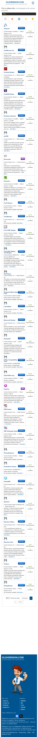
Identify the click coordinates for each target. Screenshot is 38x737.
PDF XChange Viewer (11, 431)
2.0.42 (9, 436)
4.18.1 (9, 55)
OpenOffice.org (9, 375)
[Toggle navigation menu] (33, 3)
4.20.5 (14, 53)
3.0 (13, 219)
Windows (23, 701)
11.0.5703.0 (15, 471)
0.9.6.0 (14, 588)
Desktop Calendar (10, 116)
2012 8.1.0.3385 (17, 295)
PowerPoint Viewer (10, 466)
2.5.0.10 (10, 207)
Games (23, 709)
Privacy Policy (22, 732)
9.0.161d (15, 455)
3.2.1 (14, 162)
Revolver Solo (8, 542)
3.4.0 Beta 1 (11, 380)
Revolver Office (9, 522)
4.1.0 (14, 484)
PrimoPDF (7, 481)
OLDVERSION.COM (15, 2)
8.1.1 (5, 526)
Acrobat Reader (9, 72)
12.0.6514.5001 (16, 363)
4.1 (13, 275)
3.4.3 (9, 311)
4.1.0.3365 (15, 184)
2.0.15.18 (15, 392)
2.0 (4, 486)
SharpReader (8, 585)
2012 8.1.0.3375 (16, 297)
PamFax (6, 389)
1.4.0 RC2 (15, 566)
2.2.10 (9, 33)
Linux (22, 705)
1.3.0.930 (10, 235)
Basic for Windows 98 (18, 504)
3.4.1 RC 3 (15, 309)
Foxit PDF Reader (10, 230)
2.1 (13, 75)
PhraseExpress (9, 453)
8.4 (13, 545)
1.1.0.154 (10, 185)
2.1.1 (14, 323)
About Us (5, 701)
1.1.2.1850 (15, 118)
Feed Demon (8, 203)
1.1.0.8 (14, 341)
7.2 (13, 139)
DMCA (29, 732)
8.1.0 (14, 524)
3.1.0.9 (14, 205)
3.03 (5, 221)
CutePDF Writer (9, 94)
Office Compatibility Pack (10, 360)
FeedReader (8, 216)
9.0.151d (10, 457)
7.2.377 (6, 141)
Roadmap (5, 705)
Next (20, 602)
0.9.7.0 (10, 590)
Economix (7, 159)
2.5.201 (14, 434)
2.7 (9, 98)
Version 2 (15, 97)
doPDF (6, 136)
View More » (17, 43)
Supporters (6, 707)
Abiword (7, 28)
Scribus (6, 564)
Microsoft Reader (9, 320)
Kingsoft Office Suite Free (11, 292)
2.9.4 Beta (15, 31)
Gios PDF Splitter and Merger (9, 252)
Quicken (7, 501)
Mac (22, 703)
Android (23, 707)
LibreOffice (7, 306)
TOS (33, 732)
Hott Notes (7, 274)
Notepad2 (7, 338)
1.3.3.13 (10, 568)
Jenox (9, 734)
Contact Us (6, 703)
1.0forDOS (6, 77)
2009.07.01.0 (16, 255)
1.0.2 (14, 412)
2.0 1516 (15, 233)
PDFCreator (8, 409)
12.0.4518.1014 (16, 469)
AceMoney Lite (9, 50)
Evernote (7, 181)
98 (13, 506)
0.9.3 (5, 414)
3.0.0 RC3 (15, 378)
